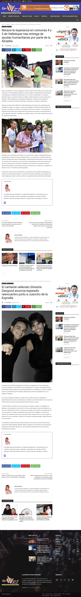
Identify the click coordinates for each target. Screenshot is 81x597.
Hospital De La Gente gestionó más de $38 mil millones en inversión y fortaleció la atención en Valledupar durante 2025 (71, 71)
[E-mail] (5, 203)
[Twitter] (74, 1)
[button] (77, 20)
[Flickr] (64, 579)
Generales (9, 26)
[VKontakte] (72, 579)
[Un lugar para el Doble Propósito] (10, 258)
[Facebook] (69, 1)
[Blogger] (57, 579)
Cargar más (66, 100)
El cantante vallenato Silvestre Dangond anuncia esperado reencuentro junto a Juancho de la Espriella (12, 224)
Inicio (3, 24)
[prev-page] (3, 274)
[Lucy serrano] (3, 46)
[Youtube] (78, 1)
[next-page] (5, 274)
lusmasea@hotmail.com (33, 587)
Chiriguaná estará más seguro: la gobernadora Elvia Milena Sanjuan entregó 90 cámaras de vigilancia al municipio (71, 82)
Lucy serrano (8, 45)
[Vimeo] (76, 1)
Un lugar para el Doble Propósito (9, 265)
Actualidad (7, 24)
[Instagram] (72, 1)
